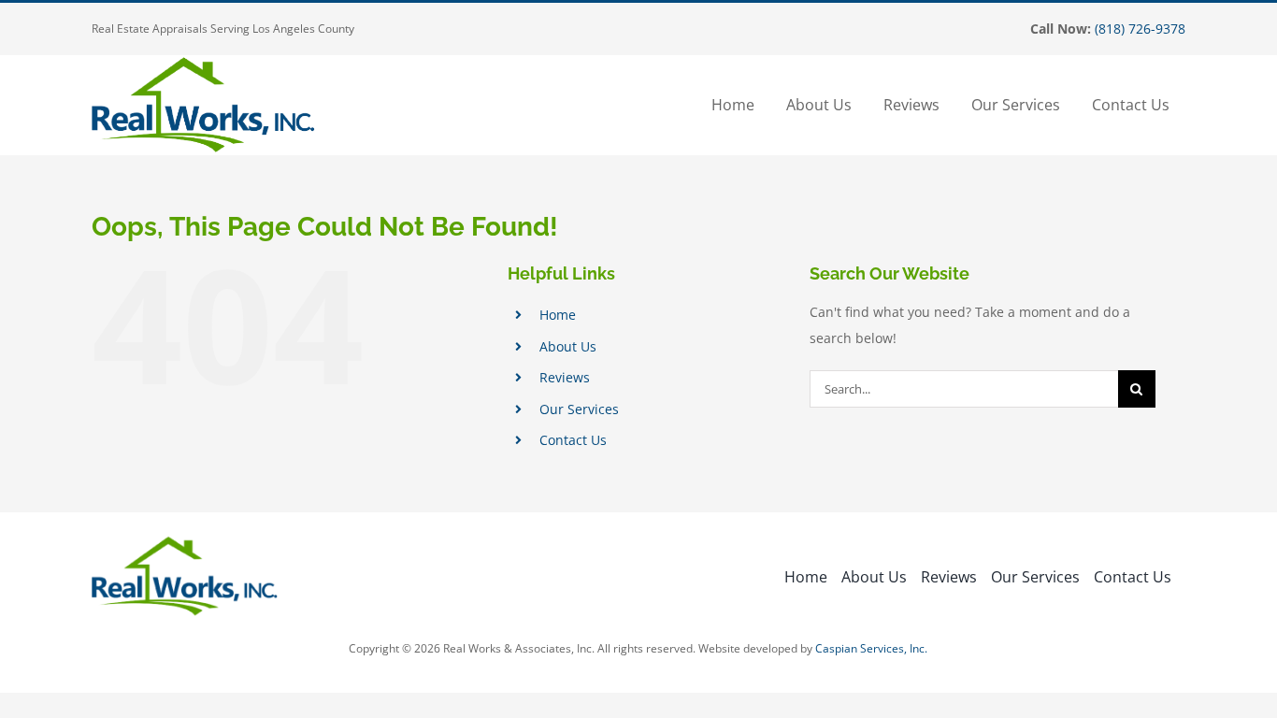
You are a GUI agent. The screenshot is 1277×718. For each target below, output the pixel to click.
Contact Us (573, 440)
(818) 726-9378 (1140, 28)
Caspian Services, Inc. (871, 648)
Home (557, 314)
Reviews (564, 377)
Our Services (579, 409)
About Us (567, 346)
